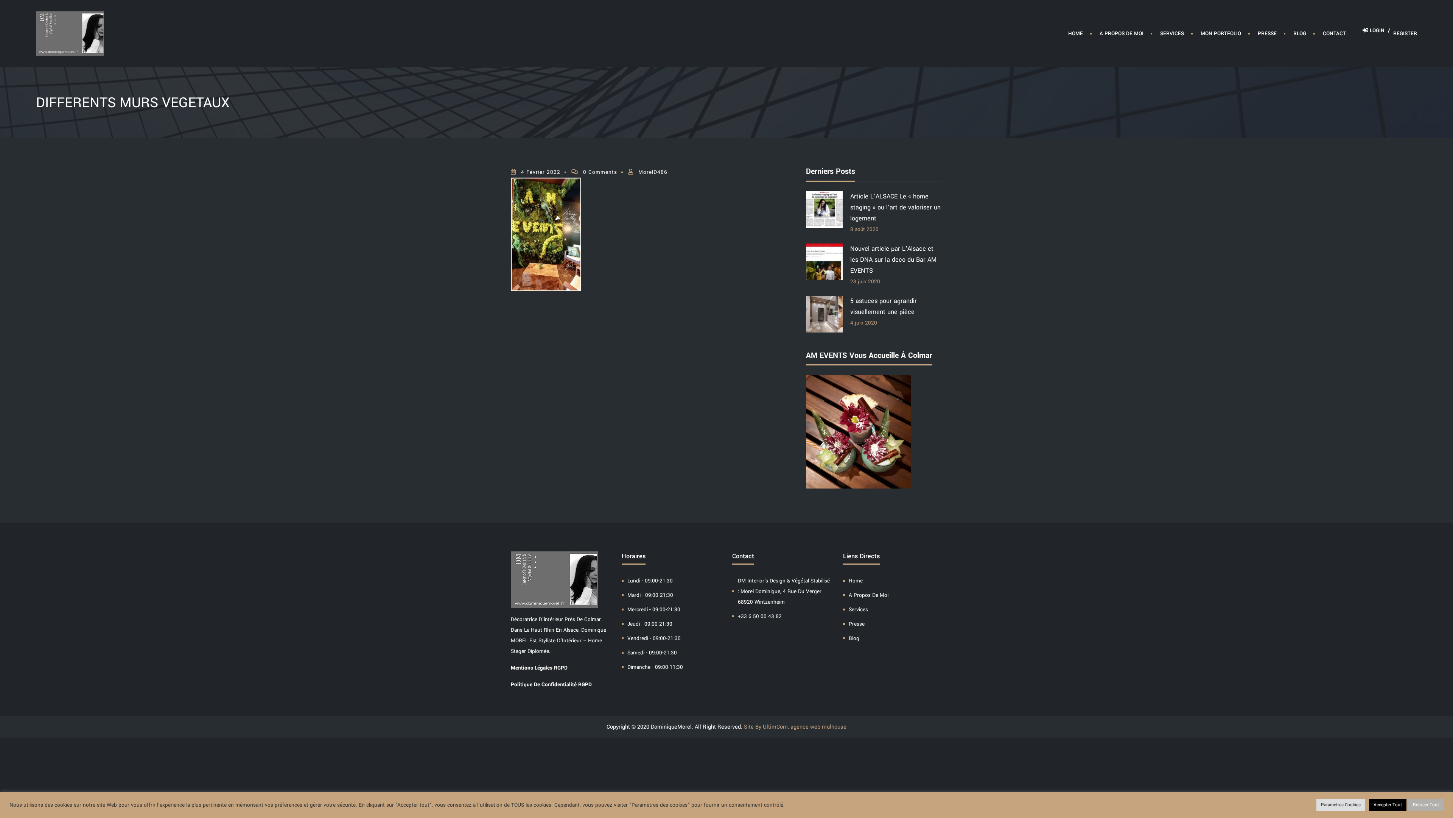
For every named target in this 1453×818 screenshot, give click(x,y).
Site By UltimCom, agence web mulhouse (795, 727)
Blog (1299, 33)
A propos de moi (1121, 33)
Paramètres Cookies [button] (1341, 805)
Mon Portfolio (1221, 33)
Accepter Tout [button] (1388, 805)
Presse (1267, 33)
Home (1075, 33)
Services (1172, 33)
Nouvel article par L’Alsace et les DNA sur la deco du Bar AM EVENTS (893, 259)
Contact (1334, 33)
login (1379, 30)
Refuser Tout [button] (1426, 805)
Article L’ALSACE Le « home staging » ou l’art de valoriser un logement (895, 207)
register (1405, 33)
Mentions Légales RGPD (539, 667)
